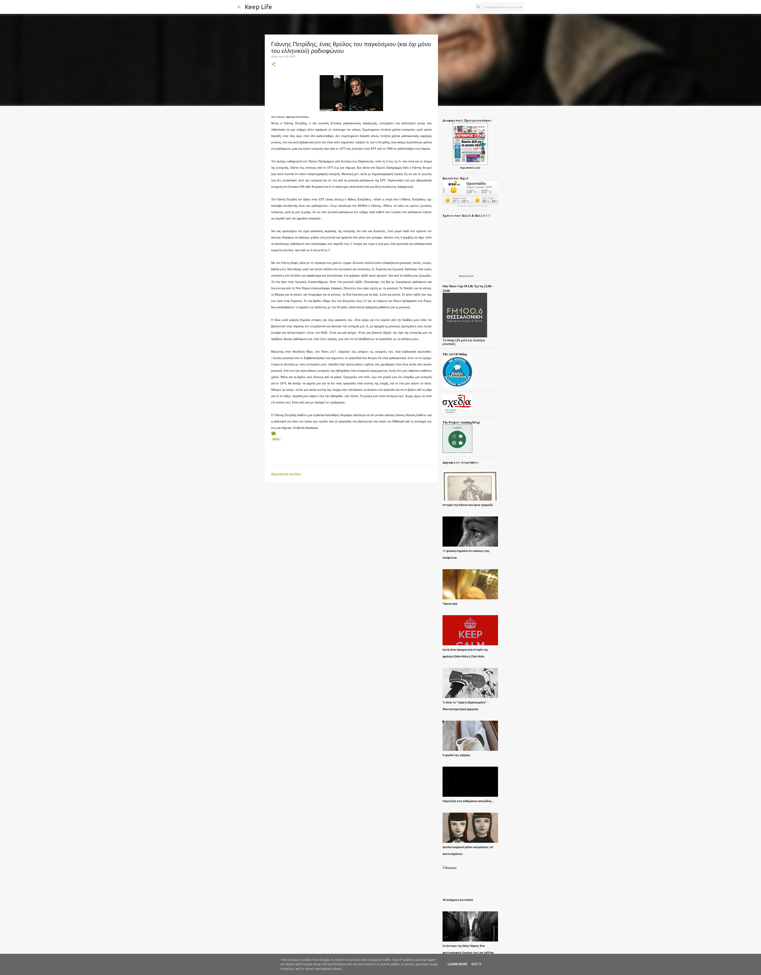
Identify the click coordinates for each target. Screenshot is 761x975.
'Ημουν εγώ (450, 603)
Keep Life (258, 6)
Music (276, 439)
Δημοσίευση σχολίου (286, 474)
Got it (476, 964)
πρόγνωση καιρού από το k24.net (472, 206)
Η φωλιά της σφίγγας (456, 755)
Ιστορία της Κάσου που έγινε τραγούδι (468, 505)
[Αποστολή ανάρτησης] (273, 435)
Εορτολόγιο (466, 276)
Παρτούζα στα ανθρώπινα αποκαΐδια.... (468, 801)
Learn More (457, 964)
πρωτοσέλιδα (470, 167)
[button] (273, 64)
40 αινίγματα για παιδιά (458, 899)
